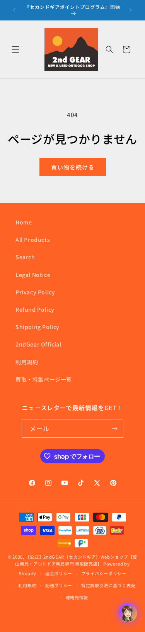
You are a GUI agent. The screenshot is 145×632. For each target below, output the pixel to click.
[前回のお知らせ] (14, 10)
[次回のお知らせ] (130, 10)
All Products (32, 239)
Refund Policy (35, 309)
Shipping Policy (37, 327)
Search (25, 257)
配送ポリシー (58, 585)
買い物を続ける (72, 167)
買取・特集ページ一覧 (43, 379)
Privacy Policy (35, 292)
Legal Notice (32, 275)
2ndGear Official (38, 344)
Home (23, 222)
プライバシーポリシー (103, 573)
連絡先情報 (77, 597)
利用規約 (26, 362)
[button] (15, 49)
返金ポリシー (58, 573)
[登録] (114, 429)
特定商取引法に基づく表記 (108, 585)
